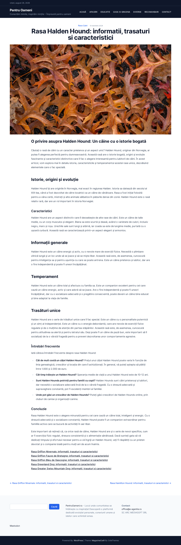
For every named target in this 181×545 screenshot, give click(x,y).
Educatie (105, 12)
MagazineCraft (98, 540)
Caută (54, 506)
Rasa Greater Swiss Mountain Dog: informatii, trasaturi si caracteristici (71, 468)
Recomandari (152, 12)
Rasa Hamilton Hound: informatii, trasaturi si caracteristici (140, 483)
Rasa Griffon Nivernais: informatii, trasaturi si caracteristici (64, 451)
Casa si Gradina (121, 12)
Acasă (83, 12)
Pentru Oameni (21, 10)
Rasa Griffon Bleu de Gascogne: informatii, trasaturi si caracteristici (69, 460)
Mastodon (15, 525)
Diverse (137, 12)
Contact (166, 12)
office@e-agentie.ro (132, 509)
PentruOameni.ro (74, 505)
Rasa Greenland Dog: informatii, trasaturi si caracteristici (63, 464)
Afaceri (93, 12)
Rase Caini (82, 25)
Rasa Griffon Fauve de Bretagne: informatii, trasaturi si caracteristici (70, 455)
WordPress (78, 540)
